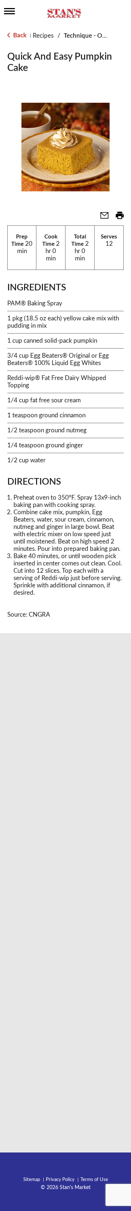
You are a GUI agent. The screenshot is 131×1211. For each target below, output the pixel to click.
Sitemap (31, 1179)
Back (19, 35)
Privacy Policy (60, 1179)
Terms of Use (94, 1179)
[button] (101, 218)
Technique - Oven (88, 36)
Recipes (43, 36)
